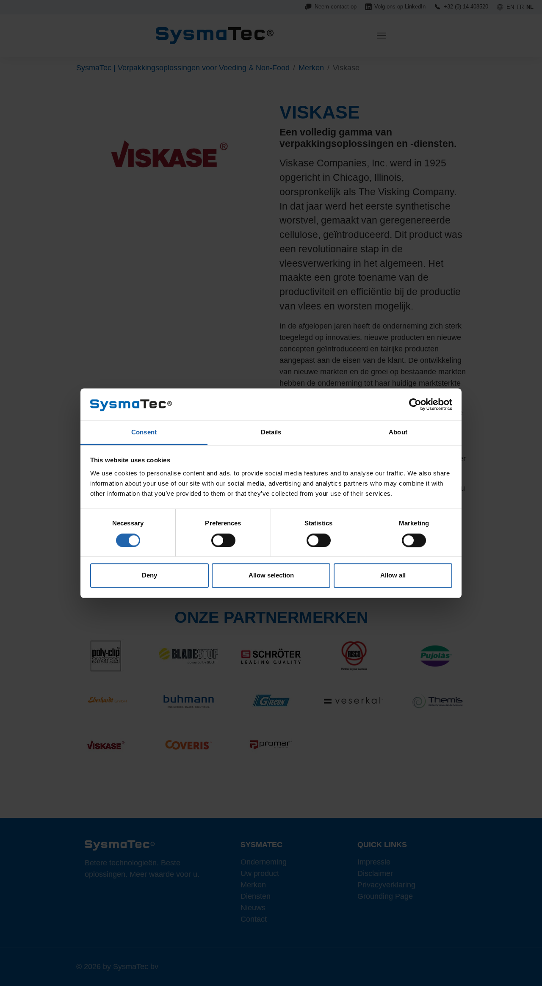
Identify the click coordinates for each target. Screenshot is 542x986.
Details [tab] (271, 432)
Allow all (393, 575)
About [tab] (398, 432)
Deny (149, 575)
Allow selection (271, 575)
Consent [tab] (144, 432)
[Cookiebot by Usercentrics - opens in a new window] (415, 404)
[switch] (223, 540)
